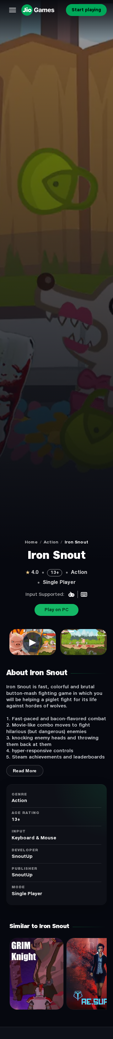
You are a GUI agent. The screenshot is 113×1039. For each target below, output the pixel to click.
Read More (25, 770)
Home (31, 542)
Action (51, 542)
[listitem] (32, 642)
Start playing (86, 10)
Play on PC (56, 610)
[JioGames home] (42, 10)
